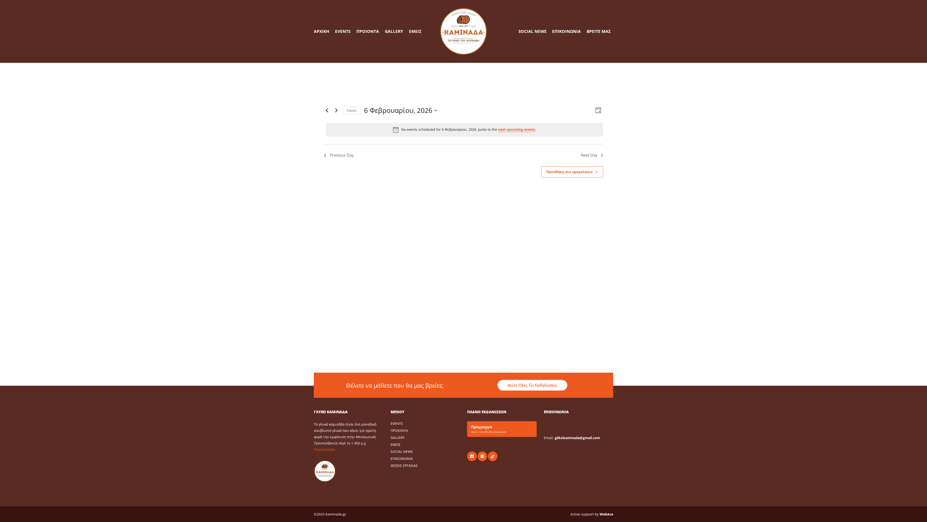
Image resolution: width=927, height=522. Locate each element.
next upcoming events (516, 129)
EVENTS (343, 31)
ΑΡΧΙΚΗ (321, 31)
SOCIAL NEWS (532, 31)
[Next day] (336, 110)
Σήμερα (352, 110)
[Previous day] (327, 110)
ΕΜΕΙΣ (415, 31)
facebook (472, 456)
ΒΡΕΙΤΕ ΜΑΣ (599, 31)
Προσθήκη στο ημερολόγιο (569, 171)
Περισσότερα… (325, 449)
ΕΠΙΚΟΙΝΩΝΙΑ (566, 31)
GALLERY (394, 31)
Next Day (589, 155)
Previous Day (342, 155)
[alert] (464, 130)
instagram (482, 456)
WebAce (606, 514)
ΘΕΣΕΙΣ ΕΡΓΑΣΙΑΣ (404, 465)
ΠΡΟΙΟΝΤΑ (367, 31)
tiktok (493, 456)
